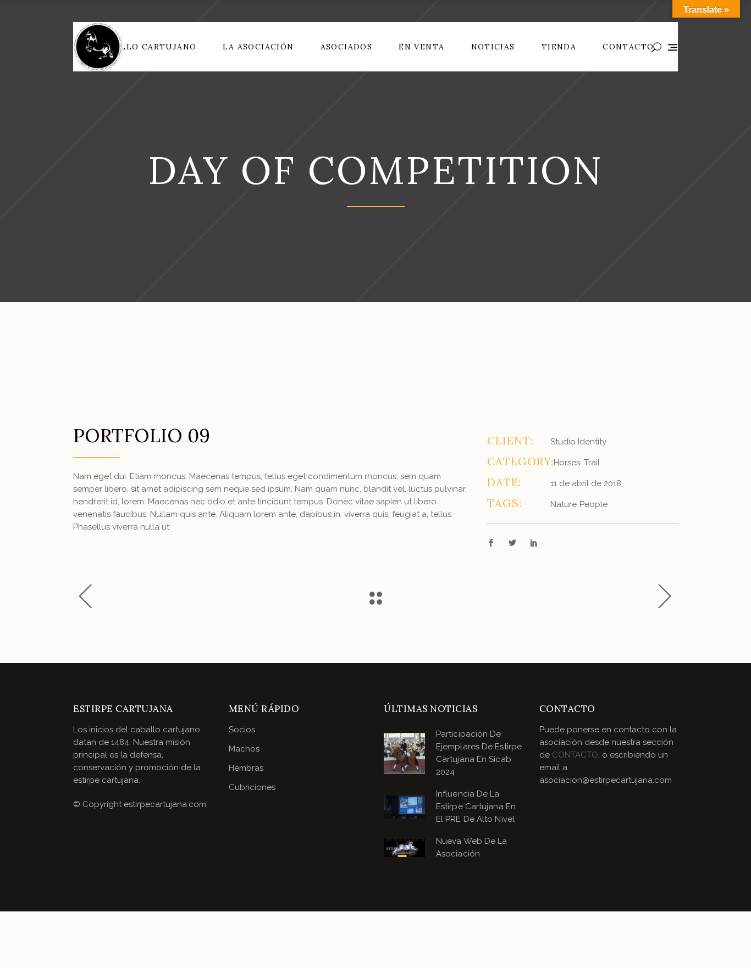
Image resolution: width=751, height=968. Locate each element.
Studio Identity (578, 442)
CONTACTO (575, 755)
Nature (563, 504)
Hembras (246, 768)
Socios (242, 730)
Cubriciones (252, 787)
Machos (244, 749)
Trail (592, 463)
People (593, 504)
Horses (567, 463)
